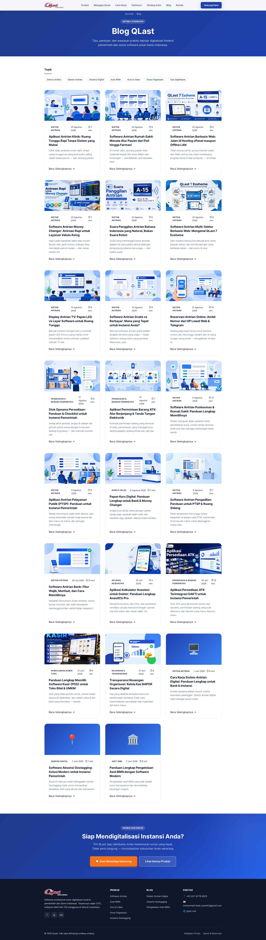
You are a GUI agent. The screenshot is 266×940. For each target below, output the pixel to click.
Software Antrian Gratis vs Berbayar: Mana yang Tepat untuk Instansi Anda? (129, 321)
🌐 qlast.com (189, 911)
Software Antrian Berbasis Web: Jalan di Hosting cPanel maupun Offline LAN (193, 141)
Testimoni (136, 5)
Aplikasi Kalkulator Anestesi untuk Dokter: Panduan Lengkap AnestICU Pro (132, 594)
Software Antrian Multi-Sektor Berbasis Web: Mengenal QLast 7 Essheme (193, 231)
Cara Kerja (120, 5)
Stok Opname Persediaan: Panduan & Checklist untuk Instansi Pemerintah (68, 414)
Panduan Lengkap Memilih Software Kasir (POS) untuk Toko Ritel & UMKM (68, 684)
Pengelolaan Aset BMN (158, 907)
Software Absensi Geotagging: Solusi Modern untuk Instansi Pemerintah (71, 772)
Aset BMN (116, 79)
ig (54, 914)
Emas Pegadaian (155, 79)
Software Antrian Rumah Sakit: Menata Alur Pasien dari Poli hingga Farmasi (131, 141)
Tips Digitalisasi (177, 79)
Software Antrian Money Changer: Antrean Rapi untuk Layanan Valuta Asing (69, 231)
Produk (85, 5)
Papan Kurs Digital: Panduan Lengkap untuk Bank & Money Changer (131, 501)
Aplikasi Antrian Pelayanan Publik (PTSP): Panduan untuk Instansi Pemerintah (70, 504)
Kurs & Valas (133, 79)
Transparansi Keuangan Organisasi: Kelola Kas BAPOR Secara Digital (131, 684)
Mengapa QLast (102, 5)
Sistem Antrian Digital (157, 896)
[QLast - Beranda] (54, 5)
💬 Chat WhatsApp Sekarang (114, 861)
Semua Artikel (54, 79)
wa (61, 914)
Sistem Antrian (75, 79)
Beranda (129, 14)
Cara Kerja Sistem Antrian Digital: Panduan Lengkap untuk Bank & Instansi (192, 681)
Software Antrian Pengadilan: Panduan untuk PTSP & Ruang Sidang (191, 504)
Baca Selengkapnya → (62, 168)
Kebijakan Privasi (192, 933)
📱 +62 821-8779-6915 (195, 896)
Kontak (179, 5)
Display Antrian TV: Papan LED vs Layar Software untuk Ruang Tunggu (71, 321)
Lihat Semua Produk (157, 861)
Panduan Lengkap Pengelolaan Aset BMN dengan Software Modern (131, 772)
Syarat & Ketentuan (212, 933)
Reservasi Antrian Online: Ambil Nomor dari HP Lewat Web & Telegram (192, 321)
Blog (168, 5)
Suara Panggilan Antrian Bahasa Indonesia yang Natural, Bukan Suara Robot (132, 231)
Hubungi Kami (211, 5)
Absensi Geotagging (120, 918)
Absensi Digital (96, 79)
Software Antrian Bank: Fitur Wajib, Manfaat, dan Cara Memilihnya (69, 591)
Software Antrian (118, 896)
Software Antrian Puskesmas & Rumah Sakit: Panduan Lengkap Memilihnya (192, 411)
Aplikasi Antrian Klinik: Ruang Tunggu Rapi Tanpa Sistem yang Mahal (72, 141)
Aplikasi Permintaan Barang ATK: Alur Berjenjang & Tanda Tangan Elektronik (133, 414)
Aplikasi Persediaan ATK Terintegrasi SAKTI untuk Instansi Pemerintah (188, 594)
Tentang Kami (154, 5)
